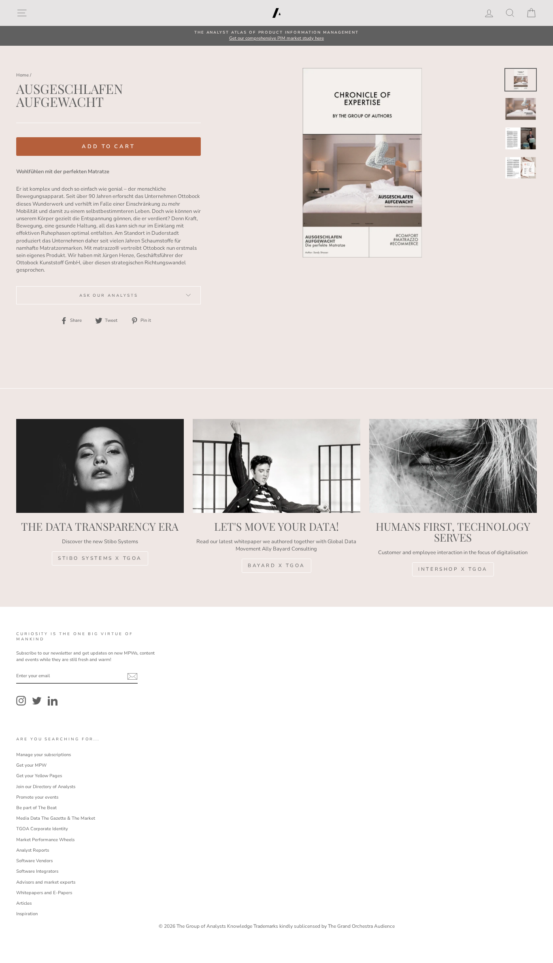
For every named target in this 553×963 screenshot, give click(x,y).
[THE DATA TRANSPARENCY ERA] (100, 466)
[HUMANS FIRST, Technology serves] (453, 466)
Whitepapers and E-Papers (44, 893)
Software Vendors (34, 861)
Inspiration (27, 914)
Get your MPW (31, 765)
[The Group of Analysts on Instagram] (21, 701)
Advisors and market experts (45, 882)
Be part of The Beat (36, 808)
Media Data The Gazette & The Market (55, 818)
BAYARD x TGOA (276, 565)
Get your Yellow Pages (39, 776)
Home (22, 75)
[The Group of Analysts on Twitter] (37, 701)
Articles (24, 903)
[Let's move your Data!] (276, 466)
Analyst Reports (32, 850)
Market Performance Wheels (45, 840)
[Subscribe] (132, 676)
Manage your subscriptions (43, 755)
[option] (276, 36)
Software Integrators (37, 871)
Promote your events (37, 797)
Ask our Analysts (108, 295)
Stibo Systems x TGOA (100, 558)
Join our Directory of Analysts (45, 787)
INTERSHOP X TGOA (453, 569)
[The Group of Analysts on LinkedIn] (52, 701)
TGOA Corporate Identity (42, 829)
